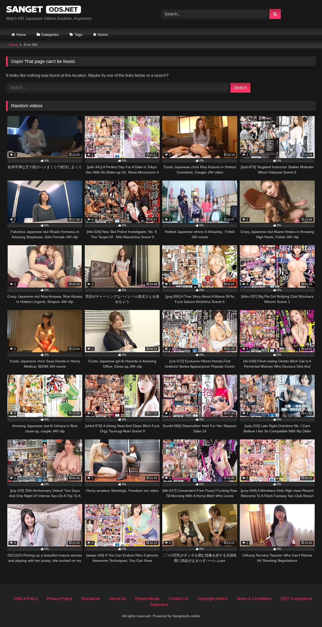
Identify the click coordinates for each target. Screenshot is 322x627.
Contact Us (178, 599)
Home (21, 34)
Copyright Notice (212, 599)
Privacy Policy (59, 599)
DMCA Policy (26, 599)
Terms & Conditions (253, 599)
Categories (50, 34)
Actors (103, 34)
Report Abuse (147, 599)
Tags (78, 34)
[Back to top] (306, 612)
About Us (117, 599)
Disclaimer (90, 599)
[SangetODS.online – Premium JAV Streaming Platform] (44, 10)
